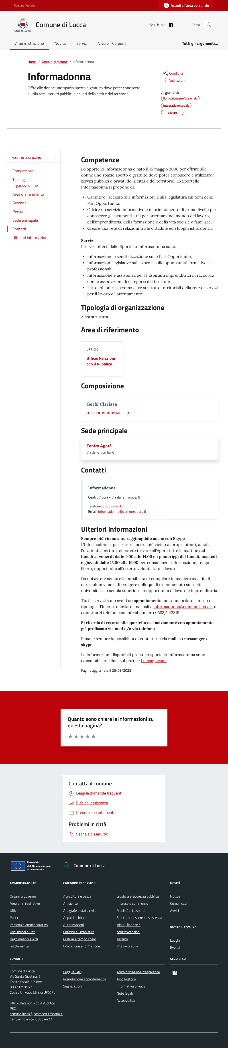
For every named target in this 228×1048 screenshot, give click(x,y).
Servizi (82, 43)
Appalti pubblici (74, 917)
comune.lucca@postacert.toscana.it (36, 1013)
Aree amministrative (25, 903)
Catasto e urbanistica (78, 931)
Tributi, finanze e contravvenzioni (128, 928)
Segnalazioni (72, 986)
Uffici (13, 910)
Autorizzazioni (73, 924)
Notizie (175, 896)
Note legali (125, 993)
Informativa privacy (131, 986)
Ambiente (70, 903)
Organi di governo (23, 896)
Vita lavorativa (127, 946)
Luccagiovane (154, 660)
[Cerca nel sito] (209, 24)
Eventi (175, 947)
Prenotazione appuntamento (84, 979)
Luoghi (175, 940)
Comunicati (178, 903)
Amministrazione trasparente (138, 972)
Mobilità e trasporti (131, 910)
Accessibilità (126, 1000)
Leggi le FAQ (72, 972)
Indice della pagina (26, 157)
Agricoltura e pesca (77, 896)
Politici (14, 917)
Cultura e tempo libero (79, 939)
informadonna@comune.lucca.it (122, 511)
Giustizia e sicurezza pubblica (138, 896)
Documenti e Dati (22, 931)
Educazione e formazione (81, 946)
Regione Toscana (24, 5)
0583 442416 (112, 506)
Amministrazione (29, 43)
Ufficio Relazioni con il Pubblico (101, 361)
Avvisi (174, 910)
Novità (60, 43)
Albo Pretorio (126, 979)
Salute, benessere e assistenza (139, 917)
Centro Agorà (99, 445)
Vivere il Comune (112, 43)
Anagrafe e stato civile (79, 910)
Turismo (122, 939)
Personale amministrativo (29, 924)
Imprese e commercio (132, 903)
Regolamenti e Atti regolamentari (24, 942)
